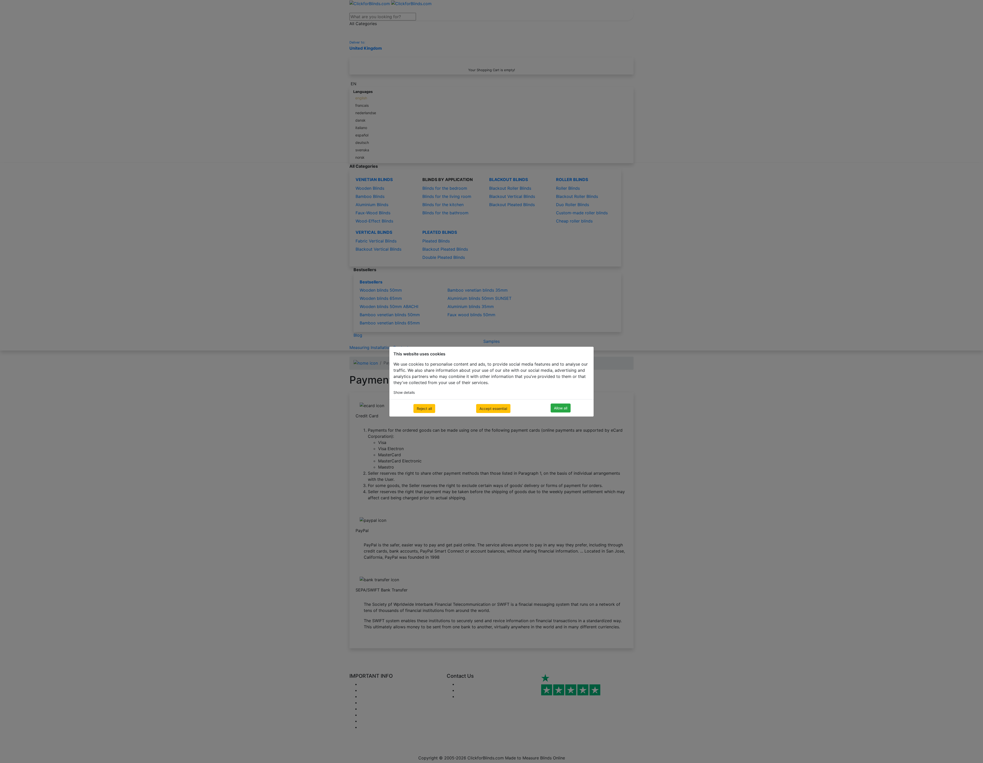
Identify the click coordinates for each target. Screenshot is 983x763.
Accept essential (493, 408)
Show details (404, 392)
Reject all (424, 408)
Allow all (560, 408)
